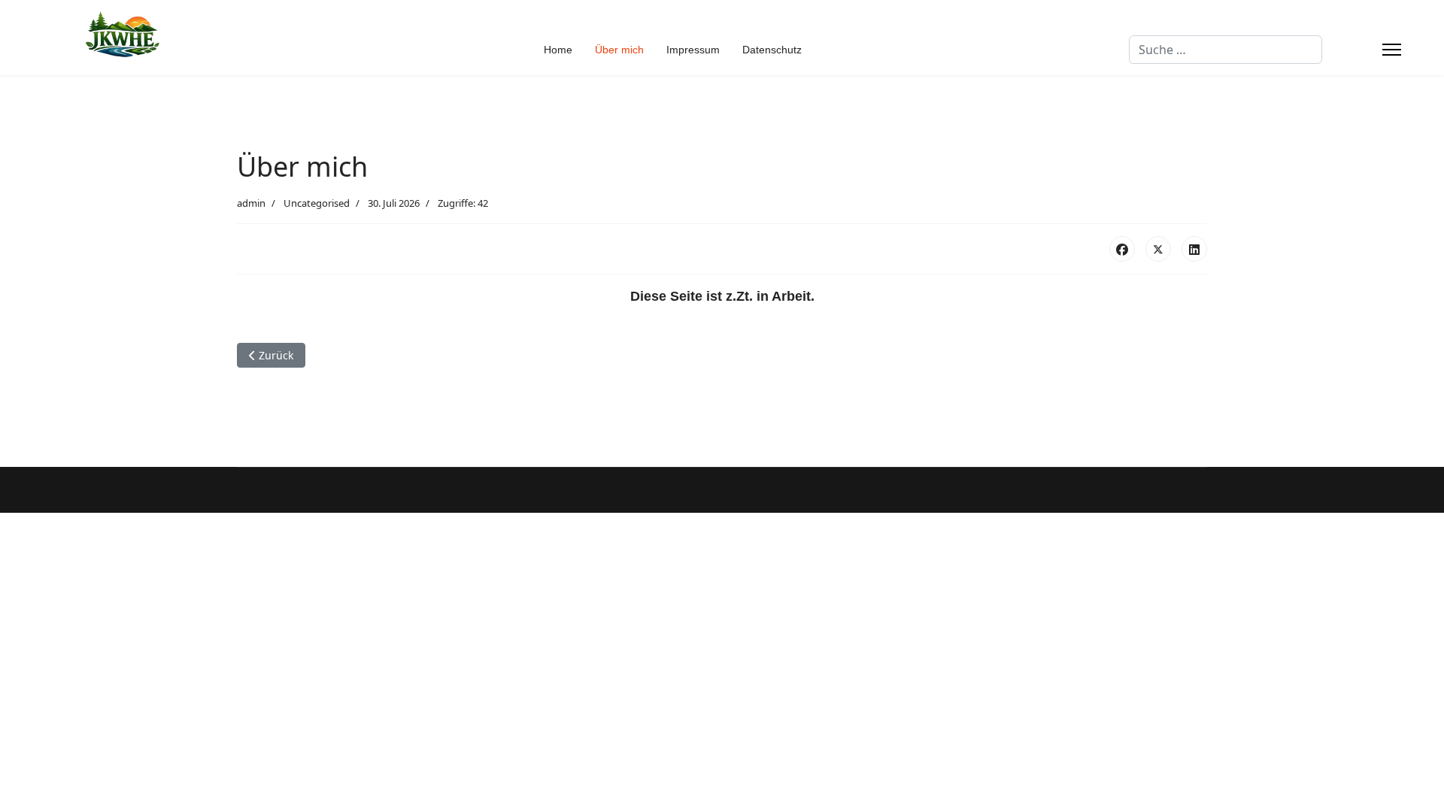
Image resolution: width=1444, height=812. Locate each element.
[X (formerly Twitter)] (1158, 249)
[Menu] (1391, 49)
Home (558, 50)
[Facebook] (1122, 249)
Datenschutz (772, 50)
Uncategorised (317, 203)
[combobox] (1225, 49)
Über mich (619, 50)
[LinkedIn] (1194, 249)
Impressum (693, 50)
